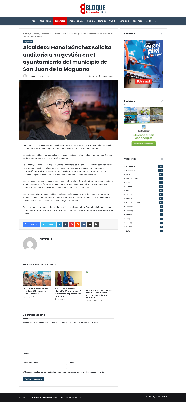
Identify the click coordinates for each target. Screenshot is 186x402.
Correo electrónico (31, 362)
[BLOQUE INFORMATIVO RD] (93, 9)
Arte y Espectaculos (134, 203)
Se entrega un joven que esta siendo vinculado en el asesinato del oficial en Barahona (99, 294)
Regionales (59, 21)
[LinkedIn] (59, 224)
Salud (112, 21)
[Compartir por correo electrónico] (89, 224)
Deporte (129, 194)
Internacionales (76, 21)
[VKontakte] (83, 224)
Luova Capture (161, 397)
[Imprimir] (96, 224)
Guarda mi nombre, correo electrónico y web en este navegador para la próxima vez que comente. (64, 372)
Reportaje (137, 21)
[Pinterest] (71, 224)
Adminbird (31, 76)
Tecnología (123, 21)
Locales (129, 223)
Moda (148, 21)
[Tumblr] (65, 224)
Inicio (34, 21)
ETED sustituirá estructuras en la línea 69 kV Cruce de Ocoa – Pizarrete (35, 291)
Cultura (129, 231)
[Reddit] (77, 224)
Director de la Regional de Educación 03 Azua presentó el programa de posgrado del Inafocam (68, 292)
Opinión (91, 21)
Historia (102, 21)
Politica (129, 182)
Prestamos (130, 227)
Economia (130, 207)
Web (72, 362)
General (129, 174)
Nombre (27, 353)
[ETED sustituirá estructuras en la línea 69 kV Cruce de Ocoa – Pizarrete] (37, 278)
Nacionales (45, 21)
